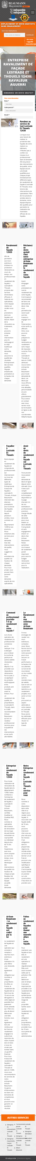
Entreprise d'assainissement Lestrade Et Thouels (19, 1140)
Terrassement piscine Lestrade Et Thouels (19, 1128)
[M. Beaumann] (16, 4)
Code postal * (9, 107)
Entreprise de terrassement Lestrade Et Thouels (10, 1130)
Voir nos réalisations (9, 31)
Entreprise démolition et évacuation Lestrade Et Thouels (28, 1138)
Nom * (6, 101)
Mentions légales (24, 1158)
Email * (7, 115)
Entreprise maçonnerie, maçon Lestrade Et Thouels (10, 1144)
